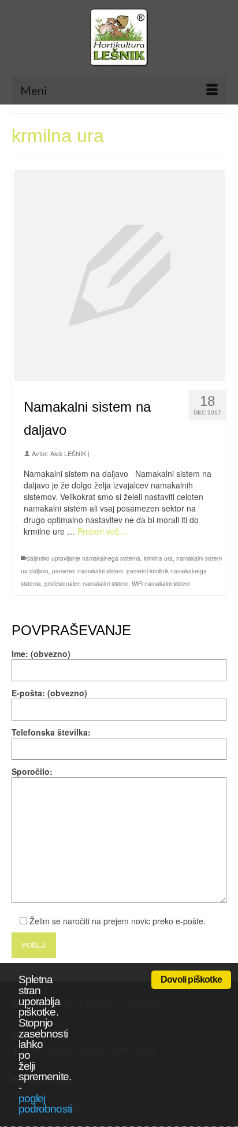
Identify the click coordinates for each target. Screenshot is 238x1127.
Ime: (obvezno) (41, 653)
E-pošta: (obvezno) (49, 693)
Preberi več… (102, 531)
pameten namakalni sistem (87, 571)
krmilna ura (158, 558)
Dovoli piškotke (191, 979)
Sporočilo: (32, 771)
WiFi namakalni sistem (161, 584)
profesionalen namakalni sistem (86, 584)
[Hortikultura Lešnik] (119, 37)
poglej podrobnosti (45, 1103)
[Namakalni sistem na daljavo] (119, 274)
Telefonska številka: (51, 732)
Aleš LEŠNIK (68, 453)
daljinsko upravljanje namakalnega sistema (83, 558)
